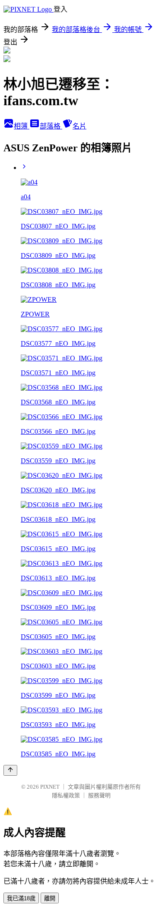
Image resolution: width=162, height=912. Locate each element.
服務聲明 (99, 795)
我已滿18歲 (21, 898)
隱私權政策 (66, 795)
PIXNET (50, 787)
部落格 (51, 126)
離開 (49, 898)
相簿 (21, 126)
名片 (79, 126)
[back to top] (10, 770)
